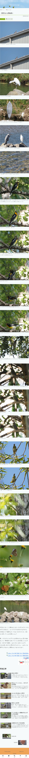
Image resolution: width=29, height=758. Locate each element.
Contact (14, 753)
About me (21, 751)
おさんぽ (3, 19)
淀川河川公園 (9, 19)
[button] (26, 405)
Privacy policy (7, 751)
